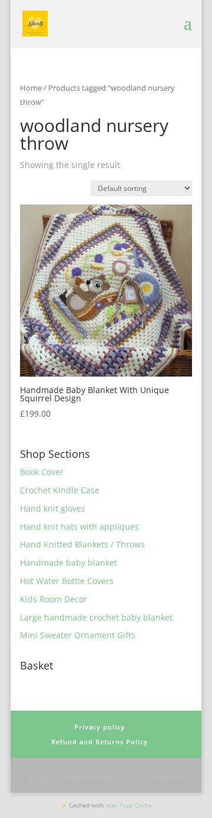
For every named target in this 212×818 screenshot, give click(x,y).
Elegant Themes (87, 776)
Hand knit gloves (52, 508)
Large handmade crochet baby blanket (96, 617)
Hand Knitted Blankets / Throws (82, 544)
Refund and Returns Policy (99, 741)
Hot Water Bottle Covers (67, 580)
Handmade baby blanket (68, 562)
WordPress (169, 776)
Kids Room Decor (53, 599)
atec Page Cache (128, 805)
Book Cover (42, 471)
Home (31, 88)
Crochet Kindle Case (60, 490)
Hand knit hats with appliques (79, 526)
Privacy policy (99, 727)
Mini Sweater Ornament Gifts (77, 635)
